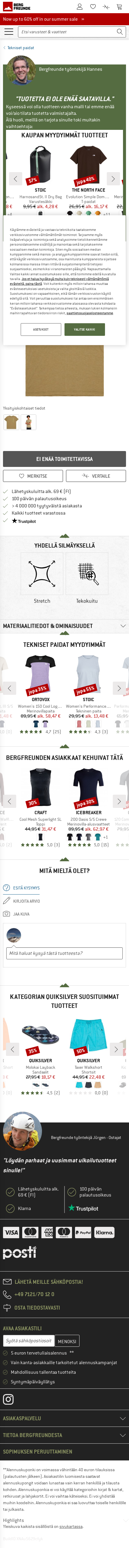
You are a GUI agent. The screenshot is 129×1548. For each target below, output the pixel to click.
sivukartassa (70, 1526)
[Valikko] (9, 31)
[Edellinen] (15, 178)
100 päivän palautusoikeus (39, 499)
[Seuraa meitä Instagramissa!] (12, 1401)
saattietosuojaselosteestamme (90, 313)
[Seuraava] (113, 178)
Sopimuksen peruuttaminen (37, 1451)
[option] (42, 579)
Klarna (24, 1209)
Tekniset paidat (21, 47)
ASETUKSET (40, 329)
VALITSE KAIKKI (84, 329)
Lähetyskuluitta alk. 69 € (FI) (41, 492)
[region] (64, 280)
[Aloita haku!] (120, 31)
